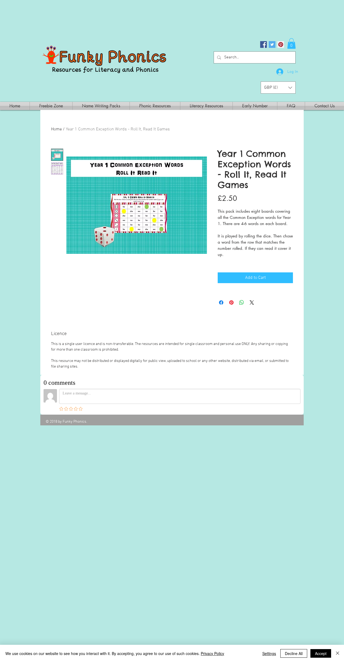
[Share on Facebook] (221, 302)
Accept (321, 653)
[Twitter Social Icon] (272, 44)
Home (56, 129)
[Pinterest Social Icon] (280, 44)
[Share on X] (252, 302)
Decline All (294, 653)
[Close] (337, 653)
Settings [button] (269, 653)
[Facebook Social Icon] (263, 44)
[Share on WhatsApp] (241, 302)
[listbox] (278, 87)
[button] (291, 43)
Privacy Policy (212, 653)
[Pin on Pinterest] (231, 302)
